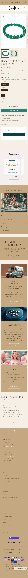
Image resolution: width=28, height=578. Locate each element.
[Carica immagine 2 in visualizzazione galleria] (14, 53)
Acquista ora (14, 110)
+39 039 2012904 (10, 456)
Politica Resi (6, 475)
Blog (4, 494)
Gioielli (4, 519)
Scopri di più (14, 386)
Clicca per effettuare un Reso (11, 478)
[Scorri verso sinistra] (10, 422)
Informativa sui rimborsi (16, 566)
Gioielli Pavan (13, 564)
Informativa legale (22, 572)
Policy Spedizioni (14, 301)
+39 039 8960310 (10, 446)
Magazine (5, 491)
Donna (4, 89)
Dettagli (13, 345)
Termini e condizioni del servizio (14, 570)
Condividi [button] (5, 124)
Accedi (4, 509)
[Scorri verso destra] (17, 422)
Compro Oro (6, 513)
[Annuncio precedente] (2, 2)
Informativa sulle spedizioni (10, 572)
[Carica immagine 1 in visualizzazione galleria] (5, 53)
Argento (5, 84)
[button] (2, 7)
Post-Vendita (6, 488)
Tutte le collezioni (7, 516)
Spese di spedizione (12, 79)
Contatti (5, 484)
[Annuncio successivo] (25, 2)
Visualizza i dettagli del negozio (11, 120)
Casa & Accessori (7, 525)
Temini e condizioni (8, 468)
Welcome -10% (7, 532)
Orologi (5, 522)
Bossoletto (5, 529)
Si (3, 95)
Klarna (4, 500)
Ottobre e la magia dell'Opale (10, 407)
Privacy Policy (6, 481)
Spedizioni (5, 472)
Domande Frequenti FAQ (10, 497)
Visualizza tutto (5, 399)
